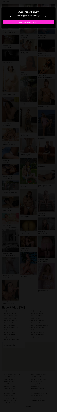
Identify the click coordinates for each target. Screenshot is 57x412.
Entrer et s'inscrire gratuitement (28, 22)
